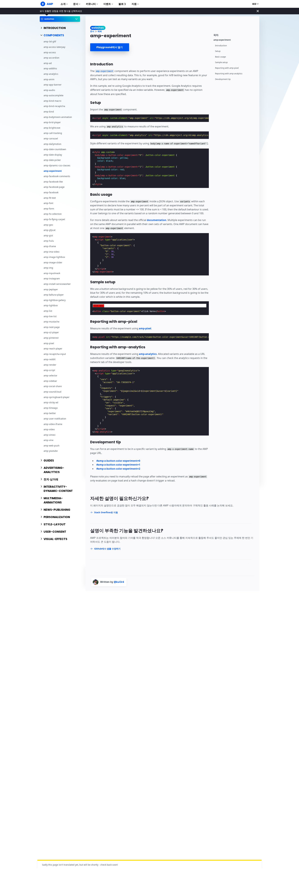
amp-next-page (52, 327)
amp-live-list (50, 316)
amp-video (49, 429)
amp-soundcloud (52, 391)
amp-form (49, 208)
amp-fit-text (50, 197)
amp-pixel (49, 343)
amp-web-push (51, 445)
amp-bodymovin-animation (58, 117)
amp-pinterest (51, 337)
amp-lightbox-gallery (55, 300)
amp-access (50, 52)
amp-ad (48, 63)
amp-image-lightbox (54, 257)
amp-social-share (53, 386)
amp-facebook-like (53, 181)
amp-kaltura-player (54, 294)
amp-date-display (53, 154)
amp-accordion (51, 57)
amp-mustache (51, 321)
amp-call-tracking (53, 133)
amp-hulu (49, 240)
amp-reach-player (53, 348)
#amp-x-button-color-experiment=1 (118, 464)
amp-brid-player (52, 122)
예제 (100, 31)
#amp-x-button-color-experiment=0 (118, 460)
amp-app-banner (53, 84)
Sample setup (221, 62)
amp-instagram (52, 278)
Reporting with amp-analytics (228, 73)
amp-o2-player (51, 332)
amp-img (48, 267)
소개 (63, 4)
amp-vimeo (49, 434)
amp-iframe (50, 246)
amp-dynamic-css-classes (57, 165)
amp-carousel (51, 138)
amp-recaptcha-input (55, 354)
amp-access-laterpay (54, 46)
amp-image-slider (53, 262)
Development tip (223, 79)
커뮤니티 (91, 4)
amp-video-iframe (53, 424)
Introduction (221, 45)
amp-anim (49, 79)
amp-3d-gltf (50, 41)
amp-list (48, 310)
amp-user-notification (55, 418)
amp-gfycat (49, 230)
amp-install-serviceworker (57, 283)
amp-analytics (51, 73)
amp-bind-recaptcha (54, 106)
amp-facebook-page (54, 187)
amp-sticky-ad (51, 402)
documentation (156, 220)
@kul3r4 (119, 582)
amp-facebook (51, 192)
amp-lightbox (51, 305)
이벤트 (107, 4)
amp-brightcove (52, 127)
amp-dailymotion (52, 143)
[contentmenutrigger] (235, 35)
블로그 (122, 4)
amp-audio (49, 90)
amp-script (49, 370)
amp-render (50, 364)
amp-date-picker (52, 160)
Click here (98, 306)
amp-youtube (51, 451)
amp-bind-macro (52, 100)
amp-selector (50, 375)
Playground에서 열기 (109, 47)
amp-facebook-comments (57, 176)
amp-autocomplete (53, 95)
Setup (218, 51)
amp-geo (48, 224)
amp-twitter (50, 413)
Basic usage (220, 56)
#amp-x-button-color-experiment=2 (118, 468)
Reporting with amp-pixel (227, 68)
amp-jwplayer (51, 289)
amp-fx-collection (53, 214)
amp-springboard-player (56, 397)
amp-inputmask (52, 273)
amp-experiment (53, 170)
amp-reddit (49, 359)
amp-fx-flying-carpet (54, 219)
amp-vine (48, 440)
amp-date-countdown (55, 149)
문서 (75, 4)
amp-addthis (50, 68)
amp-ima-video (51, 251)
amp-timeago (51, 407)
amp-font (48, 203)
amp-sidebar (50, 380)
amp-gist (48, 235)
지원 (134, 4)
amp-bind (49, 111)
